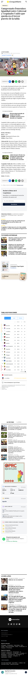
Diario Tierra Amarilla (9, 646)
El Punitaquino (19, 654)
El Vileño (9, 657)
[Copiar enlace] (22, 81)
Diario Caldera (17, 645)
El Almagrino (3, 645)
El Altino (16, 646)
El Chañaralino (10, 645)
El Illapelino (15, 655)
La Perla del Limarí (11, 654)
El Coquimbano (16, 651)
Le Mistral (21, 662)
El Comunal (3, 651)
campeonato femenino (18, 214)
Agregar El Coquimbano (7, 55)
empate (3, 216)
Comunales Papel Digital (6, 662)
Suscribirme (14, 204)
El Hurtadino (22, 653)
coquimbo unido (13, 215)
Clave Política (15, 662)
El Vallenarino (22, 646)
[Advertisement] (14, 35)
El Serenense (9, 651)
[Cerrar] (26, 672)
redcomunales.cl (4, 632)
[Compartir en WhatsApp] (16, 81)
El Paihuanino (9, 653)
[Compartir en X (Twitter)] (13, 81)
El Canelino (10, 655)
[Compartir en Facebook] (10, 81)
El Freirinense (9, 647)
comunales (4, 215)
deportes (20, 215)
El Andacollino (16, 653)
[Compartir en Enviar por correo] (19, 81)
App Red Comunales (14, 664)
